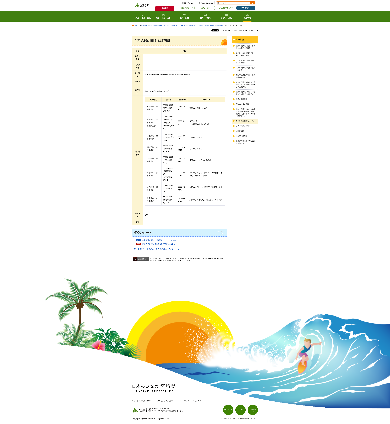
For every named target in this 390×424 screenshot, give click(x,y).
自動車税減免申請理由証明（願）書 (245, 69)
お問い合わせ (228, 409)
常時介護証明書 (241, 99)
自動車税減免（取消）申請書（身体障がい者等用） (245, 93)
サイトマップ (184, 401)
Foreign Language (207, 3)
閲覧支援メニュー (189, 3)
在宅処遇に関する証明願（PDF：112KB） (159, 244)
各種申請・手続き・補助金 (159, 25)
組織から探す (205, 8)
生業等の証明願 (241, 136)
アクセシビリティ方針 (165, 401)
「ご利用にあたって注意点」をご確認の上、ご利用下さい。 (156, 249)
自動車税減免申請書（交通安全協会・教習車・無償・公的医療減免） (245, 84)
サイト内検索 (217, 3)
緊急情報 (165, 8)
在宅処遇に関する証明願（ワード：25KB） (159, 240)
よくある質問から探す (225, 8)
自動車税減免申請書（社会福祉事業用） (245, 76)
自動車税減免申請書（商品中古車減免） (245, 62)
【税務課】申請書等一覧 (206, 25)
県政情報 (144, 25)
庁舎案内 (253, 409)
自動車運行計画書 (242, 104)
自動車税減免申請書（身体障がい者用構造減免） (245, 47)
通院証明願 (240, 131)
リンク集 (198, 401)
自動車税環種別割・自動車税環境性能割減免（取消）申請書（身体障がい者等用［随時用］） (245, 112)
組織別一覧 (191, 25)
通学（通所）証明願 (243, 126)
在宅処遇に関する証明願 (245, 121)
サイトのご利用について (143, 401)
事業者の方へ (246, 8)
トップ (136, 25)
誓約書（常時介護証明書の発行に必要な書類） (245, 54)
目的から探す (185, 8)
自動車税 (219, 25)
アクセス (240, 409)
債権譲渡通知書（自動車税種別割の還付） (245, 142)
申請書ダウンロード (178, 25)
